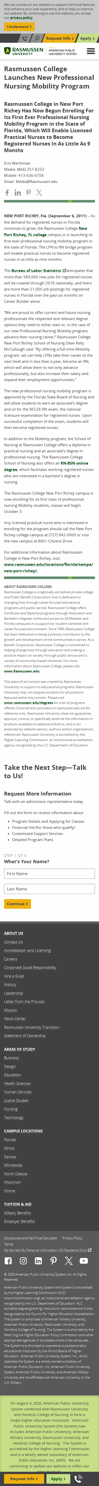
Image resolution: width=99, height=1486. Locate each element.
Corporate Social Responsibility (30, 967)
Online (9, 1190)
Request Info (58, 38)
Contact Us (13, 941)
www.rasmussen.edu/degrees (28, 702)
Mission (10, 1010)
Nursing (11, 1108)
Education (12, 1074)
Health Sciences (17, 1083)
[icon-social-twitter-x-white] (69, 1262)
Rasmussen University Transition (31, 1027)
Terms (8, 1244)
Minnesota (13, 1164)
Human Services (17, 1091)
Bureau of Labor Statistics (36, 270)
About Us (13, 933)
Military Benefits (17, 1212)
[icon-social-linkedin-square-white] (38, 1262)
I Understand (17, 26)
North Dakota (15, 1173)
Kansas (10, 1156)
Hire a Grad (14, 975)
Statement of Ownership (25, 1035)
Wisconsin (12, 1182)
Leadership (13, 993)
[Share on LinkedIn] (18, 193)
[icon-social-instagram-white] (23, 1262)
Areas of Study (19, 1049)
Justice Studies (16, 1100)
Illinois (9, 1147)
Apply (85, 38)
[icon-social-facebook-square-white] (8, 1262)
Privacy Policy (72, 1238)
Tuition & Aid (17, 1204)
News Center (15, 1018)
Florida (10, 1139)
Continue (16, 903)
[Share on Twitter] (39, 193)
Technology (14, 1117)
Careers (10, 958)
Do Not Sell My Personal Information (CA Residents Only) (45, 1250)
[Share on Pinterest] (28, 193)
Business (11, 1057)
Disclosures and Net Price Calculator (30, 1238)
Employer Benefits (19, 1221)
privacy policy (21, 17)
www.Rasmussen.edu (22, 671)
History (10, 984)
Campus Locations (23, 1131)
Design (10, 1066)
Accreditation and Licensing (27, 950)
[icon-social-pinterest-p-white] (54, 1262)
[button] (91, 51)
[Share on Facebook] (7, 193)
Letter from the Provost (24, 1001)
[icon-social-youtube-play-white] (84, 1262)
